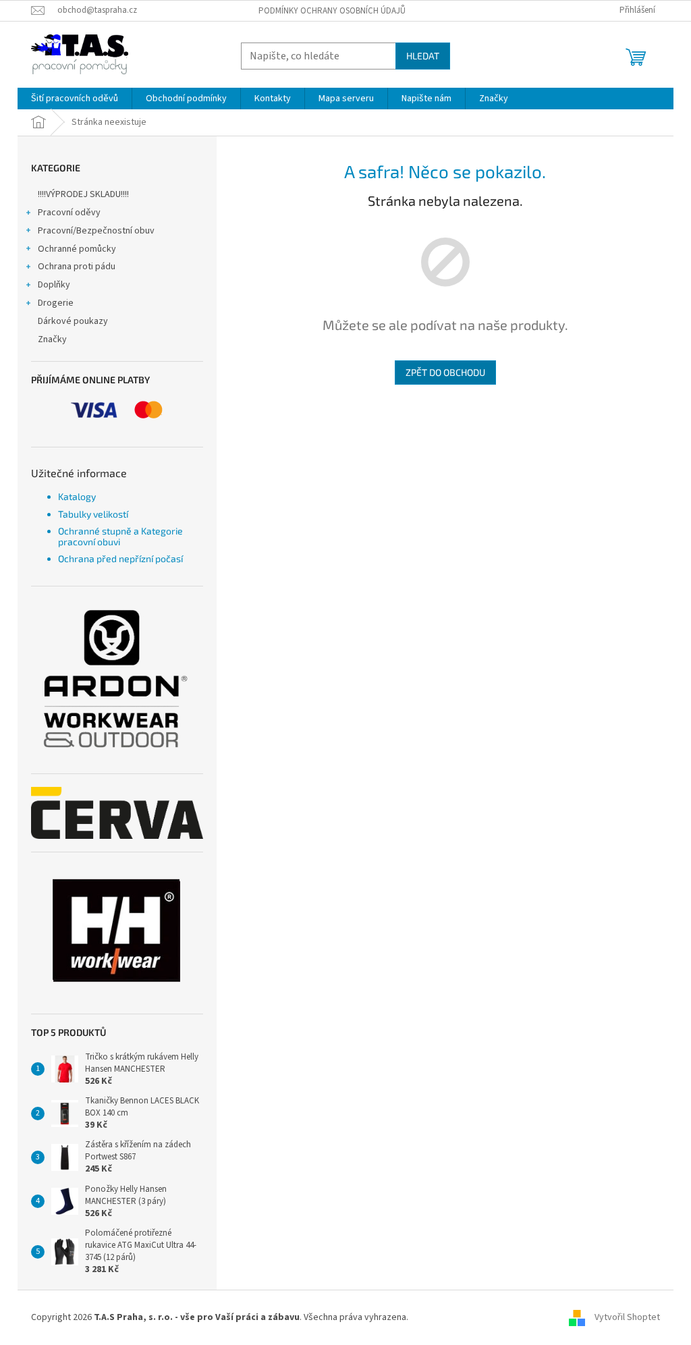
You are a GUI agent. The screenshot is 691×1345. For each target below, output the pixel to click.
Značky (52, 339)
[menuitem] (75, 98)
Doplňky (54, 285)
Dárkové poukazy (73, 321)
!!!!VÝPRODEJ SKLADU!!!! (83, 194)
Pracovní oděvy (69, 212)
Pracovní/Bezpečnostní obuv (96, 231)
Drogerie (56, 303)
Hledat (422, 55)
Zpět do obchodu (445, 372)
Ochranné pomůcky (77, 249)
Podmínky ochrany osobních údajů (332, 11)
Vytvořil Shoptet (627, 1317)
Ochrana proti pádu (76, 266)
